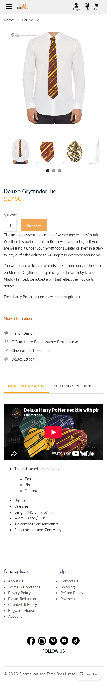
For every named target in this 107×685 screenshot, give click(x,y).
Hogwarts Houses (22, 610)
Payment (68, 598)
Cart (96, 9)
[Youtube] (64, 640)
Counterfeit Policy (22, 604)
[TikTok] (75, 640)
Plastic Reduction (22, 598)
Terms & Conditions (24, 586)
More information (18, 318)
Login (76, 9)
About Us (15, 580)
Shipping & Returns (73, 385)
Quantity (10, 215)
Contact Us (69, 580)
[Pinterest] (53, 641)
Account (15, 616)
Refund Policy (72, 592)
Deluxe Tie (30, 19)
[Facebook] (31, 641)
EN (87, 9)
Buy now (34, 225)
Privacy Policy (19, 592)
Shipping (68, 586)
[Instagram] (42, 641)
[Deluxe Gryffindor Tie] (53, 78)
